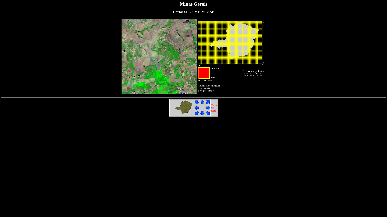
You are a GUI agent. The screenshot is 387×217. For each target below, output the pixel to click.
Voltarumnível (214, 108)
